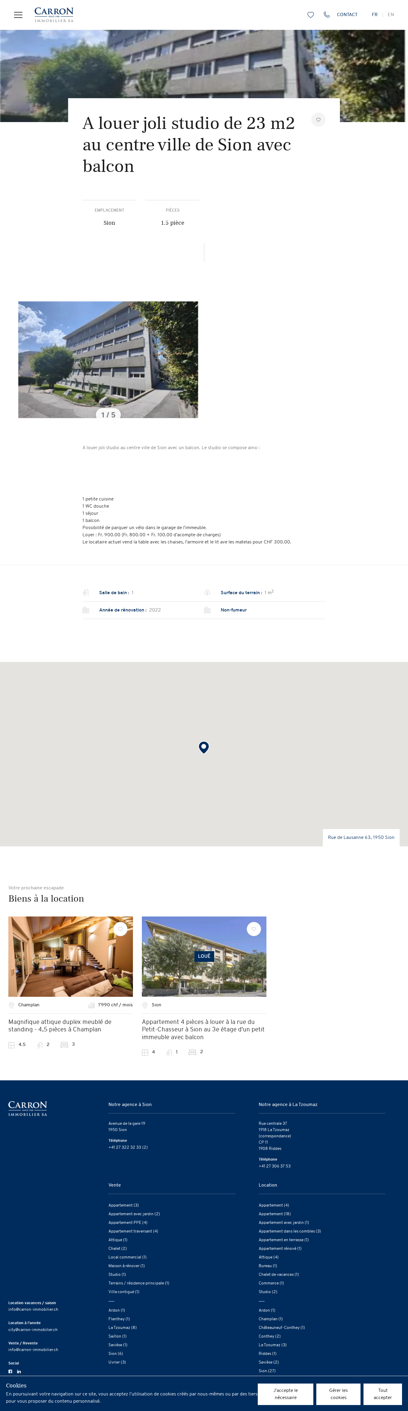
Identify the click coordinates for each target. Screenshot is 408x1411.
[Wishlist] (120, 929)
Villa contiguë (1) (123, 1292)
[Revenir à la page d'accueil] (47, 14)
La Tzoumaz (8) (122, 1328)
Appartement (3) (123, 1205)
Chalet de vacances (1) (279, 1275)
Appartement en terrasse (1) (284, 1240)
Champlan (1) (271, 1319)
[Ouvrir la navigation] (18, 15)
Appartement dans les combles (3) (290, 1231)
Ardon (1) (116, 1310)
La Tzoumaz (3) (273, 1345)
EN (391, 15)
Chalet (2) (117, 1249)
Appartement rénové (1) (280, 1249)
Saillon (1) (117, 1336)
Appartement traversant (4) (133, 1231)
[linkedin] (19, 1371)
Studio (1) (117, 1275)
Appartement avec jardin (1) (284, 1223)
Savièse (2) (269, 1362)
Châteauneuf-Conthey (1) (282, 1328)
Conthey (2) (270, 1336)
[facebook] (10, 1371)
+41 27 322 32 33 (124, 1147)
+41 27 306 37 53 (275, 1166)
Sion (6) (115, 1354)
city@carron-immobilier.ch (33, 1330)
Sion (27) (267, 1371)
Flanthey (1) (119, 1319)
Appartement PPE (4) (128, 1223)
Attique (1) (118, 1240)
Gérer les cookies (338, 1394)
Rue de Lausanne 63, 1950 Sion (361, 837)
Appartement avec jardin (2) (134, 1214)
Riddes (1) (268, 1354)
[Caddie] (310, 15)
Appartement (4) (274, 1205)
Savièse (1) (118, 1345)
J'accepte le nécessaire (285, 1394)
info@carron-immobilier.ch (33, 1309)
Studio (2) (268, 1292)
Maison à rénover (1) (126, 1266)
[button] (203, 747)
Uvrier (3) (117, 1362)
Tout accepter (383, 1394)
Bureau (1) (268, 1266)
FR (375, 15)
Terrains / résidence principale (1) (138, 1283)
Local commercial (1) (127, 1257)
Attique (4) (269, 1257)
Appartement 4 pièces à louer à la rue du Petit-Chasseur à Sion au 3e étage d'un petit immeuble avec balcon (203, 1029)
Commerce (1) (271, 1283)
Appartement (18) (275, 1214)
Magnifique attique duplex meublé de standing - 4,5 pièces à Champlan (59, 1026)
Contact (347, 15)
